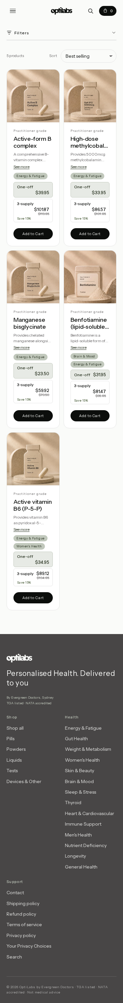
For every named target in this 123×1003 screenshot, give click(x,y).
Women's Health (29, 546)
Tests (12, 771)
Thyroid (73, 802)
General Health (81, 867)
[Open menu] (13, 11)
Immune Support (83, 824)
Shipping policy (23, 903)
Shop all (15, 728)
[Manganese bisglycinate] (33, 277)
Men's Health (78, 835)
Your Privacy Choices (29, 946)
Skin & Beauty (79, 771)
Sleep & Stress (80, 792)
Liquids (14, 760)
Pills (10, 739)
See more (21, 166)
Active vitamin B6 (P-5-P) (32, 506)
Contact (15, 893)
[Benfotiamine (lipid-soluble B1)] (90, 277)
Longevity (75, 856)
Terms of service (24, 924)
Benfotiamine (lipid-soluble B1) (89, 324)
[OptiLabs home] (61, 11)
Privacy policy (21, 935)
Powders (16, 749)
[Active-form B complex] (33, 96)
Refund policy (21, 914)
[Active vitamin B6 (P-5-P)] (33, 459)
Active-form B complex (32, 143)
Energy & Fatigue (30, 176)
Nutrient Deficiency (86, 845)
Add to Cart (33, 233)
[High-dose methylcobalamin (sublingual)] (90, 96)
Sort (53, 55)
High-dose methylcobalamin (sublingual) (89, 143)
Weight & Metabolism (88, 749)
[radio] (33, 190)
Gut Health (76, 739)
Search (14, 957)
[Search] (90, 11)
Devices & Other (24, 781)
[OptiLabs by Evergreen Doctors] (61, 658)
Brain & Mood (84, 356)
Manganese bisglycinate (29, 324)
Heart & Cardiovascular (89, 813)
